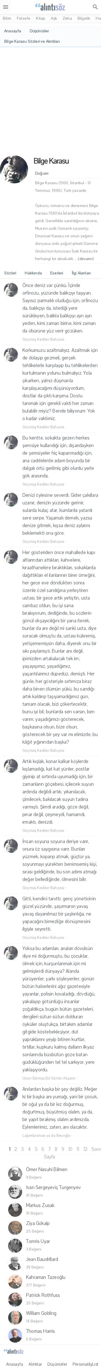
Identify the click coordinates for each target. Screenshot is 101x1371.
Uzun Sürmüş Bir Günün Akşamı (48, 1078)
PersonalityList (85, 1364)
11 (77, 1149)
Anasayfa (14, 1364)
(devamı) (86, 258)
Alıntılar (35, 1364)
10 (70, 1149)
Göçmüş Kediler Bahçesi (43, 339)
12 (85, 1149)
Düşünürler (57, 1364)
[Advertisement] (50, 100)
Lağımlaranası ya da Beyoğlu (46, 1135)
